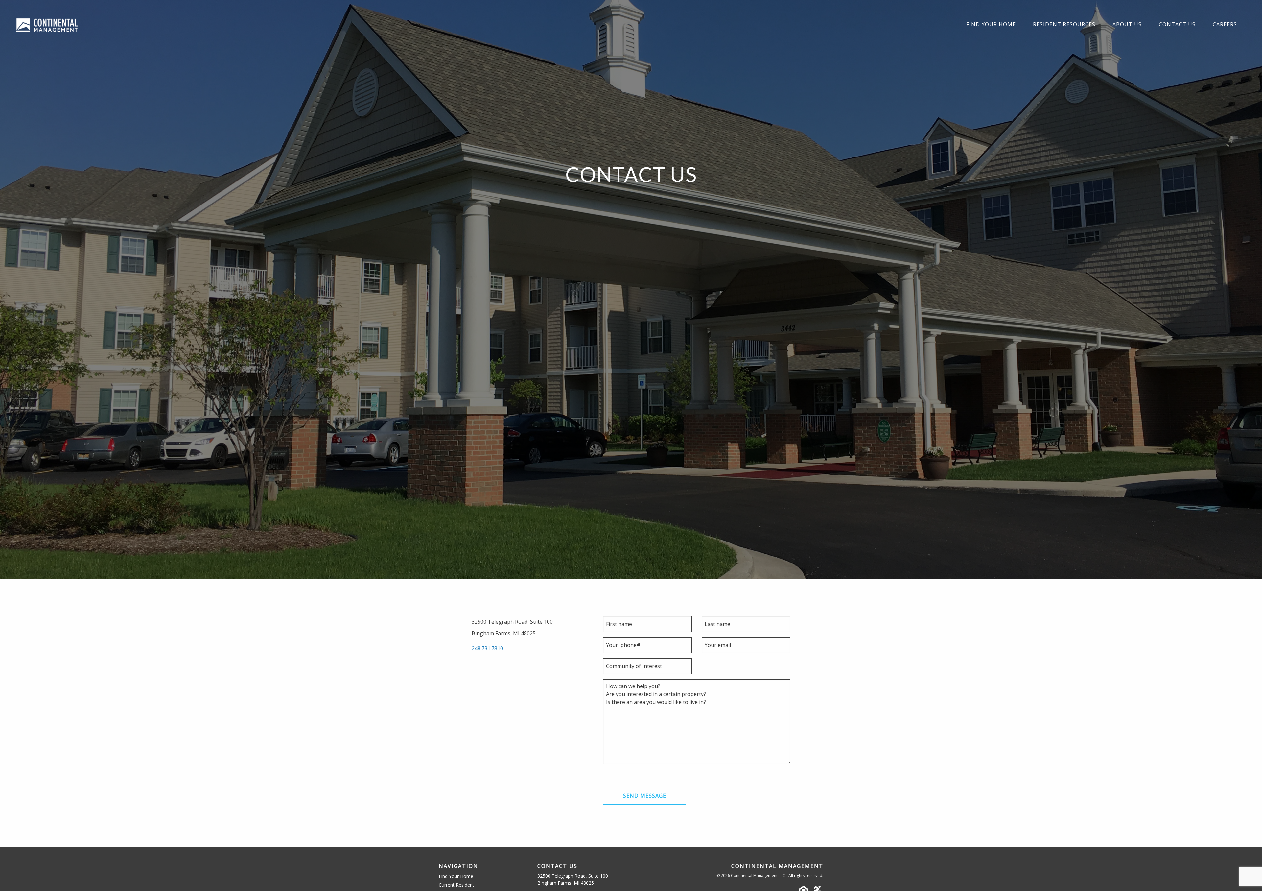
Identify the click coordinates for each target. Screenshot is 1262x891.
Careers (1225, 24)
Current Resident (456, 885)
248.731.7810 (487, 648)
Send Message (644, 795)
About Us (1127, 24)
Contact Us (1177, 24)
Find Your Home (991, 24)
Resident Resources (1064, 24)
